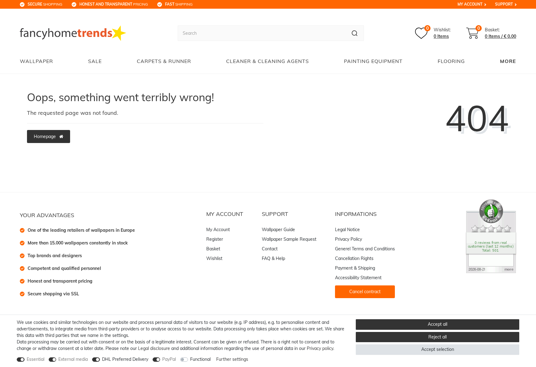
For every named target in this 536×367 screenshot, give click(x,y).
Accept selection (437, 349)
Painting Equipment (373, 61)
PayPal (169, 359)
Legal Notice (347, 229)
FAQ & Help (273, 258)
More (508, 61)
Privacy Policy (348, 239)
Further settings (232, 359)
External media (73, 359)
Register (214, 239)
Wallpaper (36, 61)
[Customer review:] (491, 236)
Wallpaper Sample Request (289, 239)
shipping (179, 4)
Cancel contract (365, 291)
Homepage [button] (45, 136)
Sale (95, 61)
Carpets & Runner (164, 61)
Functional (200, 359)
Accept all (437, 324)
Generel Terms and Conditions (365, 249)
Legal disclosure (154, 348)
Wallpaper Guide (278, 229)
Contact (270, 249)
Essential (35, 359)
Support (504, 4)
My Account (470, 4)
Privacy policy (320, 348)
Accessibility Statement (358, 277)
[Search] (355, 33)
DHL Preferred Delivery (125, 359)
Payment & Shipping (355, 268)
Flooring (451, 61)
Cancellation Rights (354, 258)
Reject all (437, 337)
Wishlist (214, 258)
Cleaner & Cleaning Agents (267, 61)
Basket (213, 249)
